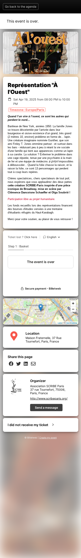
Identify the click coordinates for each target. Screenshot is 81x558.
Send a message (46, 407)
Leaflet (60, 323)
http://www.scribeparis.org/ (49, 398)
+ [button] (73, 303)
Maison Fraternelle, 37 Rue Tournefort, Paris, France (43, 339)
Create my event (48, 437)
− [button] (73, 309)
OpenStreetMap (71, 323)
